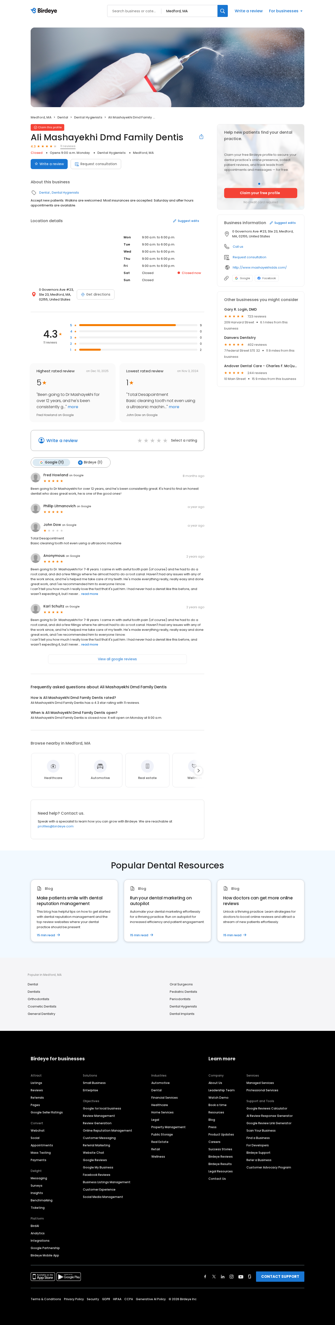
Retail (155, 1149)
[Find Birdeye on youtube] (240, 1276)
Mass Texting (41, 1153)
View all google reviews (117, 659)
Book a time (217, 1105)
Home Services (162, 1112)
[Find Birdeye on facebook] (205, 1276)
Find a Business (258, 1138)
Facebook (269, 278)
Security (93, 1299)
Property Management (168, 1127)
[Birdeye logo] (45, 11)
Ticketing (38, 1208)
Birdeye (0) (93, 462)
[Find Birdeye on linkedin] (223, 1276)
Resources (216, 1112)
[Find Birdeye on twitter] (214, 1276)
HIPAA (117, 1299)
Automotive (160, 1083)
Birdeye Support (258, 1153)
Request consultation (98, 163)
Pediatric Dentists (183, 991)
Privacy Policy (74, 1299)
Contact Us (217, 1179)
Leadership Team (221, 1090)
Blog (211, 1120)
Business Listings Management (106, 1182)
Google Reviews (95, 1160)
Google (245, 278)
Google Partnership (45, 1248)
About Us (215, 1083)
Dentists (34, 991)
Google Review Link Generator (268, 1123)
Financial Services (164, 1097)
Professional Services (262, 1090)
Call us (238, 246)
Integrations (40, 1241)
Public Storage (162, 1134)
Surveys (36, 1185)
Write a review (249, 11)
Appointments (42, 1145)
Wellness (158, 1156)
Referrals (37, 1097)
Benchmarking (41, 1200)
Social (35, 1138)
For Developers (257, 1145)
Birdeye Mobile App (45, 1255)
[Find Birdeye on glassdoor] (249, 1276)
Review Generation (97, 1123)
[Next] (198, 770)
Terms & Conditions (46, 1299)
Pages (35, 1105)
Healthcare (159, 1105)
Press (212, 1127)
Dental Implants (182, 1013)
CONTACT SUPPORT (280, 1276)
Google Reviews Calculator (266, 1108)
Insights (37, 1193)
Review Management (99, 1116)
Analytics (38, 1233)
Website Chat (93, 1153)
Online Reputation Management (107, 1130)
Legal (155, 1120)
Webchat (38, 1130)
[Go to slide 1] (259, 184)
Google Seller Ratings (47, 1112)
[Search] (223, 11)
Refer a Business (258, 1160)
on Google (76, 475)
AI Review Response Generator (269, 1116)
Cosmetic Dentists (42, 1006)
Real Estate (159, 1142)
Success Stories (220, 1149)
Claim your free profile (260, 192)
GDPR (106, 1299)
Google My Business (98, 1167)
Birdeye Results (220, 1164)
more (72, 407)
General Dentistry (41, 1013)
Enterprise (90, 1090)
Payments (38, 1160)
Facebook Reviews (96, 1175)
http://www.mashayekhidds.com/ (260, 267)
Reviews (37, 1090)
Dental (62, 117)
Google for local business (102, 1108)
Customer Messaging (99, 1138)
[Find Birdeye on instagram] (231, 1276)
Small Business (94, 1083)
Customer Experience (99, 1189)
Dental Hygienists (88, 117)
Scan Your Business (261, 1130)
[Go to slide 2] (262, 184)
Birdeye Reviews (220, 1156)
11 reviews (68, 146)
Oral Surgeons (181, 984)
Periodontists (180, 999)
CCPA (128, 1299)
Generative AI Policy (151, 1299)
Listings (36, 1083)
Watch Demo (218, 1097)
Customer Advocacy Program (268, 1167)
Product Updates (221, 1134)
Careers (214, 1142)
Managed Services (260, 1083)
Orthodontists (38, 999)
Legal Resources (220, 1171)
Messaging (39, 1178)
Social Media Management (103, 1197)
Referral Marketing (96, 1145)
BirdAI (35, 1226)
